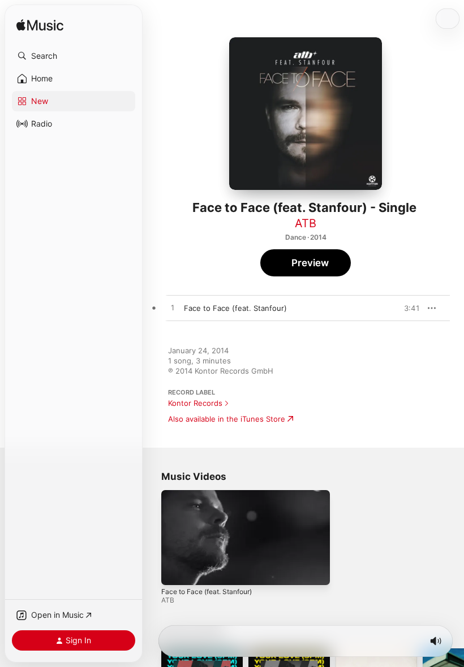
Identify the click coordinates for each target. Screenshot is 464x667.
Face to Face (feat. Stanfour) (206, 591)
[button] (73, 56)
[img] (39, 25)
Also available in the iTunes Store (226, 418)
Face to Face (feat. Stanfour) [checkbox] (235, 308)
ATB (305, 223)
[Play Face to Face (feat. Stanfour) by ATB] (172, 308)
